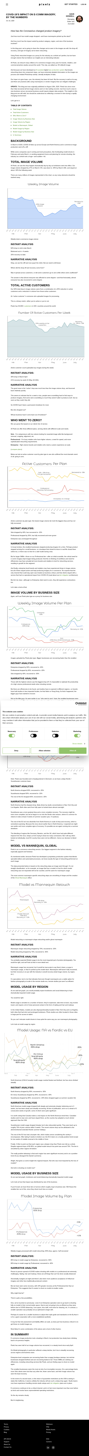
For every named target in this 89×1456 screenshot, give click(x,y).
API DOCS (7, 1439)
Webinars (49, 1424)
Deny (16, 751)
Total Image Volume (19, 109)
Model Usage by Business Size (23, 132)
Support (6, 1442)
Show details (77, 744)
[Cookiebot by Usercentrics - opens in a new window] (77, 703)
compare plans (16, 449)
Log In (83, 4)
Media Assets (50, 1429)
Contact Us (7, 1447)
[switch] (33, 735)
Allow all (73, 751)
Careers (49, 1442)
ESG (47, 1439)
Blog (5, 1432)
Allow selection (44, 751)
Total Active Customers (21, 112)
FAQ (47, 1427)
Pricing (48, 1432)
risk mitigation (64, 575)
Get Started (71, 4)
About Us (7, 1444)
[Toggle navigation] (7, 4)
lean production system (56, 70)
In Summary (17, 135)
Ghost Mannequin (21, 878)
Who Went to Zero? (19, 115)
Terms (6, 1424)
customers (27, 306)
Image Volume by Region (21, 122)
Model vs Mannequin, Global (23, 125)
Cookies (6, 1429)
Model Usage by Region (21, 128)
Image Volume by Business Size (24, 119)
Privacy (6, 1427)
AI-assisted (40, 70)
